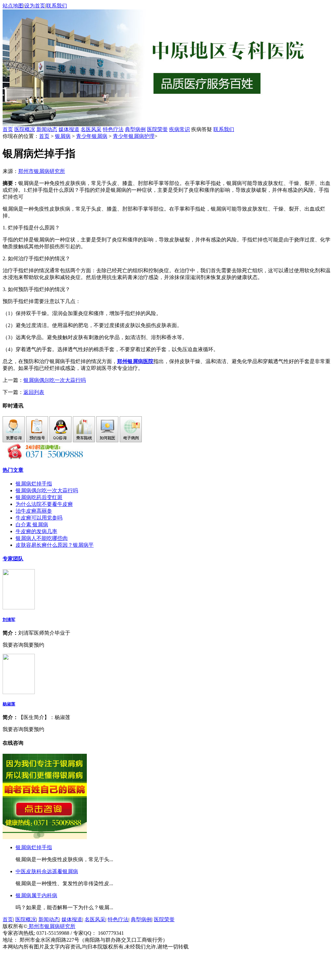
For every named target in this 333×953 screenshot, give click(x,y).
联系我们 (56, 5)
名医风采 (91, 129)
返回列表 (33, 392)
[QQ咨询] (60, 440)
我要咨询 (13, 645)
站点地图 (13, 5)
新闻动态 (46, 129)
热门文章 (13, 470)
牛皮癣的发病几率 (36, 531)
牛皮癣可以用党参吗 (39, 517)
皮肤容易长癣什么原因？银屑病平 (55, 545)
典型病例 (135, 129)
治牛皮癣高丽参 (34, 511)
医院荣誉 (157, 129)
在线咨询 (13, 743)
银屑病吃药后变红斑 (39, 497)
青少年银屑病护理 (133, 136)
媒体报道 (69, 129)
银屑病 (63, 136)
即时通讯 (13, 406)
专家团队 (13, 558)
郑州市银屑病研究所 (41, 171)
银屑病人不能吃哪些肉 (42, 538)
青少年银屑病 (91, 136)
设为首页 (34, 5)
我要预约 (33, 645)
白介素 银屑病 (32, 524)
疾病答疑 (201, 129)
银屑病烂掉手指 (34, 483)
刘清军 (9, 619)
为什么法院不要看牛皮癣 (44, 504)
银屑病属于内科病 (36, 895)
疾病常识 (179, 129)
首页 (8, 129)
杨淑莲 (9, 704)
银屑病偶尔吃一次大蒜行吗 (54, 380)
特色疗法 (113, 129)
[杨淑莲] (19, 692)
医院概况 (24, 129)
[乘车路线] (84, 440)
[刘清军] (19, 607)
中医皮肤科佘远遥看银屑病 (47, 871)
